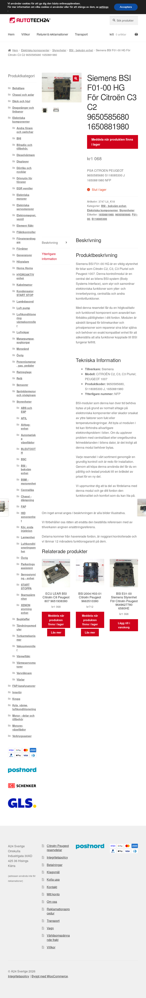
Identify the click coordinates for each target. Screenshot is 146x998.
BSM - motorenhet (28, 481)
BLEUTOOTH (28, 451)
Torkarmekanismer (26, 637)
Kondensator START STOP (25, 293)
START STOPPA (26, 586)
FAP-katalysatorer (23, 686)
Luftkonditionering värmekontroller (26, 319)
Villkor (25, 34)
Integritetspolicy (57, 857)
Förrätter (22, 248)
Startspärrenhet (28, 596)
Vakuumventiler (26, 648)
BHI (19, 138)
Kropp (16, 699)
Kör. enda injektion (27, 529)
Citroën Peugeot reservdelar (58, 847)
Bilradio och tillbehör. (24, 147)
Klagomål (53, 872)
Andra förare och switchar (25, 130)
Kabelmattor (24, 285)
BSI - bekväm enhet (81, 50)
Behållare (18, 88)
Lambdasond (25, 301)
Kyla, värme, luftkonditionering (24, 707)
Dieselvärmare (26, 155)
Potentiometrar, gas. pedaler (26, 363)
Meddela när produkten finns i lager (112, 141)
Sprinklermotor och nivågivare (26, 393)
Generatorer (24, 255)
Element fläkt (25, 225)
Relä (19, 378)
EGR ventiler (25, 188)
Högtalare (23, 261)
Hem (11, 34)
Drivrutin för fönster (24, 180)
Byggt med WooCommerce (50, 976)
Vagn (50, 928)
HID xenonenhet (28, 516)
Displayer (23, 161)
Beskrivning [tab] (50, 242)
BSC (23, 459)
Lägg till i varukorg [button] (124, 625)
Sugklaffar (23, 619)
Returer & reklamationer (52, 34)
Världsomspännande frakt (58, 937)
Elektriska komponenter (35, 50)
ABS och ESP (26, 410)
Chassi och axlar (23, 95)
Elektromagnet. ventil (26, 217)
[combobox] (124, 20)
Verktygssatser (22, 736)
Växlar (21, 679)
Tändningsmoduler (26, 627)
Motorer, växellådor (19, 727)
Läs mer (56, 632)
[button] (76, 78)
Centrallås (27, 490)
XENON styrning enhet (26, 609)
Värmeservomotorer (26, 664)
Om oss (52, 901)
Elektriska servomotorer (25, 207)
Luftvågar (23, 332)
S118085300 (99, 219)
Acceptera (126, 7)
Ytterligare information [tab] (49, 256)
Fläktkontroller (26, 232)
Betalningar (54, 865)
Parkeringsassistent (28, 566)
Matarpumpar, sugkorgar (25, 340)
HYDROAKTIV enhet (25, 276)
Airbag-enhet (25, 426)
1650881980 (106, 214)
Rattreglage (24, 372)
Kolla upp (53, 879)
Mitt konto (53, 894)
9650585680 (122, 214)
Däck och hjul (21, 101)
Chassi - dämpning (27, 498)
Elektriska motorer (23, 196)
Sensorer (22, 385)
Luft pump (23, 308)
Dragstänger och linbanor (23, 109)
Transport (81, 34)
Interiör (17, 692)
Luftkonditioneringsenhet (28, 547)
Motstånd (23, 349)
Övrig (20, 355)
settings (103, 7)
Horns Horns (25, 268)
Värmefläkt (23, 656)
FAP (23, 506)
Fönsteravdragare (26, 240)
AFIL (24, 418)
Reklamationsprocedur (58, 911)
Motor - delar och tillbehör (23, 717)
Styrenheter (59, 50)
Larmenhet (28, 537)
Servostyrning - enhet (28, 576)
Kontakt (52, 887)
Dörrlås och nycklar (24, 170)
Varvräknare (24, 673)
